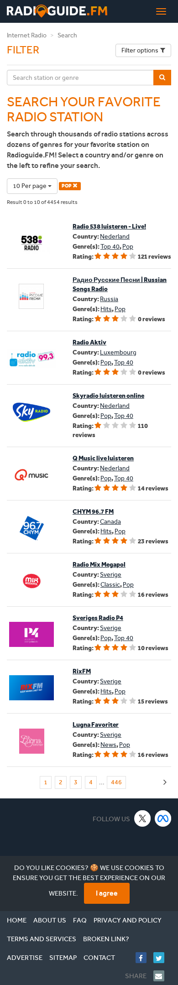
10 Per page (30, 186)
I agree (107, 893)
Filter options (139, 50)
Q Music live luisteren (103, 458)
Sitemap (63, 958)
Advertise (24, 958)
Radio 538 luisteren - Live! (109, 226)
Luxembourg (118, 352)
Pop (127, 246)
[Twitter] (162, 957)
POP (67, 186)
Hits (106, 309)
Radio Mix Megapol (99, 564)
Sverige (110, 574)
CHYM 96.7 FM (93, 512)
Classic (110, 585)
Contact (99, 958)
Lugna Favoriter (96, 725)
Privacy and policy (128, 920)
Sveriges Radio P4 (98, 618)
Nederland (115, 236)
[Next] (165, 782)
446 (116, 782)
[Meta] (163, 818)
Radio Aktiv (89, 342)
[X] (143, 818)
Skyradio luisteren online (108, 396)
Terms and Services (41, 939)
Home (16, 920)
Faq (80, 920)
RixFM (82, 671)
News (108, 745)
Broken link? (106, 939)
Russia (109, 299)
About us (49, 920)
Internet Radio (27, 35)
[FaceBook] (144, 957)
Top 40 (110, 246)
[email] (162, 975)
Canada (110, 522)
